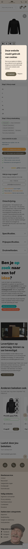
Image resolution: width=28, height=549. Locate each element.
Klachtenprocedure (6, 502)
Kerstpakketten (5, 522)
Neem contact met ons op (10, 309)
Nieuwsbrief (4, 480)
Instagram (6, 534)
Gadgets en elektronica (7, 520)
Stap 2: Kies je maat (8, 84)
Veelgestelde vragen (7, 483)
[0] (20, 7)
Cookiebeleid (4, 504)
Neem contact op (7, 374)
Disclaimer (4, 507)
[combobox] (7, 7)
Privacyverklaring (5, 499)
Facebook (6, 532)
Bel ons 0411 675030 (9, 306)
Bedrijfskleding (5, 517)
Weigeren (20, 73)
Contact (3, 478)
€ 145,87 (6, 429)
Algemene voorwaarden (8, 496)
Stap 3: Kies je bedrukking (11, 118)
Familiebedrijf (4, 486)
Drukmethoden (5, 488)
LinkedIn (5, 537)
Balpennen (4, 514)
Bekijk (16, 429)
